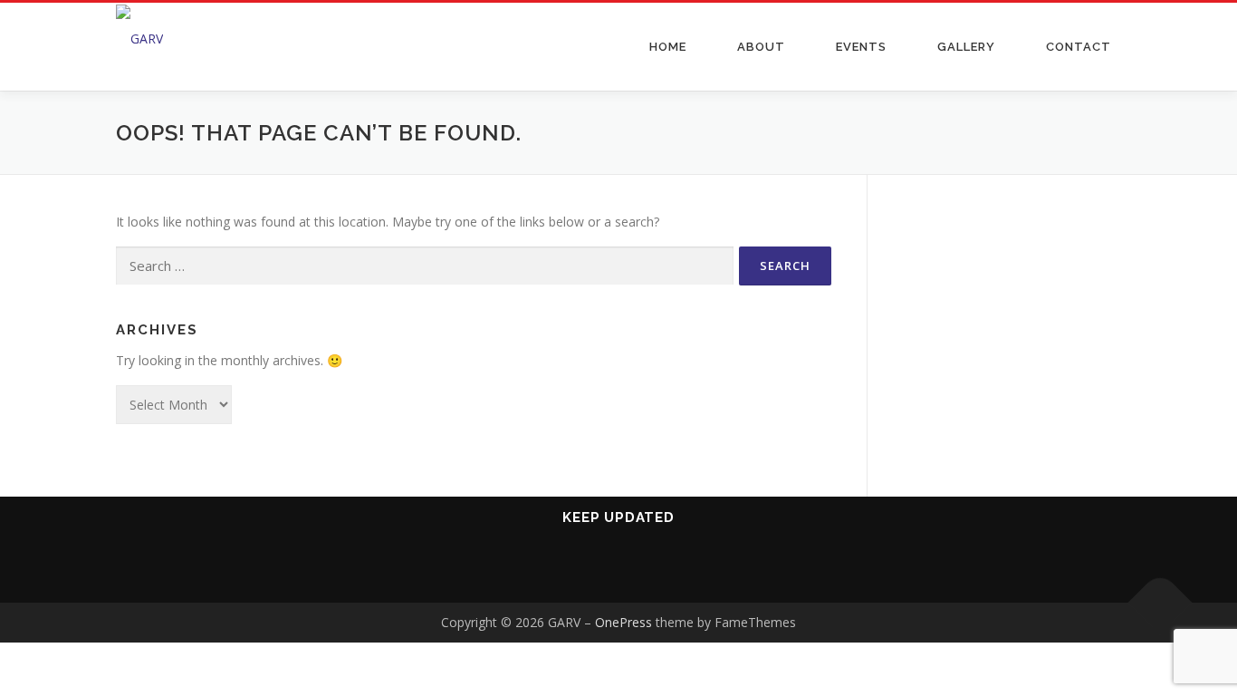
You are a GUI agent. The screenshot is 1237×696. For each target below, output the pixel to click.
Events (861, 46)
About (761, 46)
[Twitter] (685, 566)
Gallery (966, 46)
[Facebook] (552, 566)
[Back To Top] (1160, 603)
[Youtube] (596, 566)
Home (667, 46)
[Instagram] (640, 566)
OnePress (623, 622)
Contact (1078, 46)
